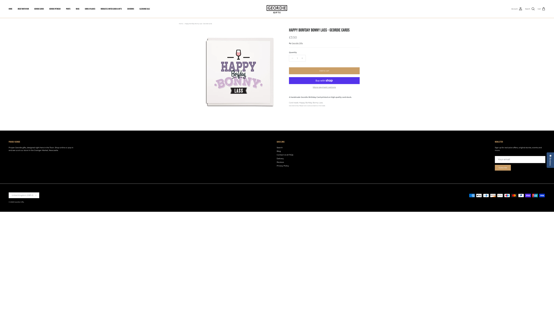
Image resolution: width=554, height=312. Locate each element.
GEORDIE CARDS (39, 9)
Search (280, 147)
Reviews (280, 162)
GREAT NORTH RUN (23, 9)
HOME (10, 9)
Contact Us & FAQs (285, 155)
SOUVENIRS (130, 9)
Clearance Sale (145, 9)
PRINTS (68, 9)
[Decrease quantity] (291, 58)
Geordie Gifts (297, 43)
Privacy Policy (283, 166)
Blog (279, 151)
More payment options (324, 87)
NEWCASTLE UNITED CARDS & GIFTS (111, 9)
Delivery (280, 158)
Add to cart (324, 71)
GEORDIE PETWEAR (55, 9)
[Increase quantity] (303, 58)
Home (181, 24)
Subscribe (503, 168)
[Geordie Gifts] (277, 9)
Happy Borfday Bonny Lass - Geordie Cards (198, 24)
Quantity (293, 52)
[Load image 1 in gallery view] (238, 72)
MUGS (77, 9)
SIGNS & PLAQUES (90, 9)
